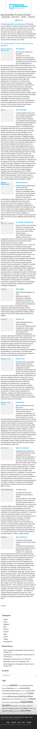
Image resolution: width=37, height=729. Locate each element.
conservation (30, 691)
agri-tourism (4, 685)
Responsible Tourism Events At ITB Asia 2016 (17, 659)
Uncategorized (7, 641)
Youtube (21, 611)
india (9, 696)
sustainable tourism (12, 708)
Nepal (3, 702)
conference (23, 691)
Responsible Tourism (18, 7)
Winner (28, 711)
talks (20, 708)
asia (8, 685)
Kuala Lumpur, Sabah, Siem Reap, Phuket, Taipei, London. (17, 717)
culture (4, 693)
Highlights (6, 624)
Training (5, 639)
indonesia (14, 696)
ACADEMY (13, 722)
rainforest (7, 702)
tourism (30, 708)
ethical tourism (22, 693)
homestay (4, 696)
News (5, 627)
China (15, 688)
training (10, 711)
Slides (5, 634)
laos (28, 699)
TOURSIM (29, 722)
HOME (8, 722)
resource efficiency (15, 702)
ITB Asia (17, 699)
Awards (5, 619)
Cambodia (10, 688)
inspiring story (6, 699)
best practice (28, 685)
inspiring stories (25, 696)
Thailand (25, 708)
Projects (6, 632)
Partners (6, 629)
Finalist (30, 693)
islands (12, 699)
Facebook (18, 611)
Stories (5, 636)
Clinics (18, 688)
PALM (19, 722)
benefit (21, 685)
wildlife (22, 711)
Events (5, 622)
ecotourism (14, 693)
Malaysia (32, 699)
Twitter (15, 611)
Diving (8, 693)
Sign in (29, 724)
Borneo (4, 688)
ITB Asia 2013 (23, 699)
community (25, 688)
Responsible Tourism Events (19, 706)
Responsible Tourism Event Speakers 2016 (16, 661)
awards (13, 685)
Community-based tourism (11, 691)
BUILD (23, 722)
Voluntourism (16, 711)
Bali (18, 685)
